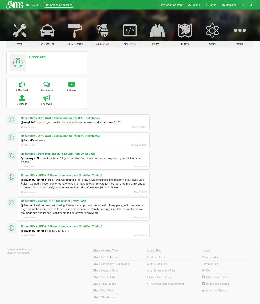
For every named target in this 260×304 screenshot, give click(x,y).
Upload (195, 5)
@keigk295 (28, 122)
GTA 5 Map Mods (103, 290)
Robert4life (37, 56)
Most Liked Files (157, 264)
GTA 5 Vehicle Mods (105, 257)
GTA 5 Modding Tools (106, 250)
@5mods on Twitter (217, 277)
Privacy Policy (210, 257)
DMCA (206, 270)
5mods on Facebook (217, 284)
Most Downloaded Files (161, 270)
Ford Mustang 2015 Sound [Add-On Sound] (66, 154)
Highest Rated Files (159, 277)
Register (230, 5)
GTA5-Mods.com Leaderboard (165, 284)
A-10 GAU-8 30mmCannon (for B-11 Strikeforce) (69, 118)
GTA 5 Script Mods (104, 277)
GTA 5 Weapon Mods (105, 270)
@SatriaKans (29, 140)
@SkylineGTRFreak (33, 180)
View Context (30, 126)
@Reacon (27, 205)
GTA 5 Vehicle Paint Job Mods (111, 264)
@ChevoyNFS (30, 158)
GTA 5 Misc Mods (103, 297)
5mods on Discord (216, 290)
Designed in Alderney (19, 249)
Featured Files (156, 257)
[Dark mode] (243, 5)
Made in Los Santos (18, 253)
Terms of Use (210, 264)
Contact (206, 250)
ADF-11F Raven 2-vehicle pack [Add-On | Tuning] (70, 175)
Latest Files (154, 250)
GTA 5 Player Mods (104, 284)
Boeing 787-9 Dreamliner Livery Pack (62, 201)
